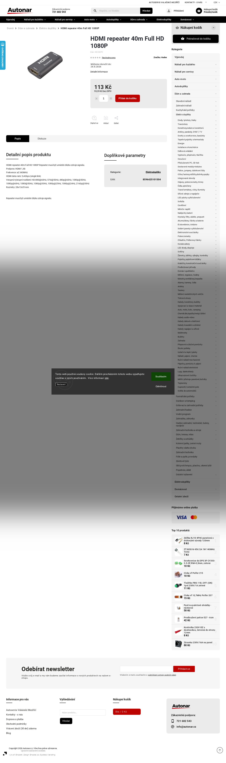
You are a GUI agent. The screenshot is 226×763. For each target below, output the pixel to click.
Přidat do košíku (128, 98)
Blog (8, 733)
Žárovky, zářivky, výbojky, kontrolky (193, 255)
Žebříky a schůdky (184, 439)
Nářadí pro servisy (184, 71)
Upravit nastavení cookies (33, 750)
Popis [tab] (18, 138)
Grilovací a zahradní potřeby (189, 405)
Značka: (160, 57)
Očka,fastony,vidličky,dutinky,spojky (193, 174)
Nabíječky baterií (185, 213)
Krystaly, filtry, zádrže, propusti (191, 217)
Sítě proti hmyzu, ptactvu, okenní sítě (193, 465)
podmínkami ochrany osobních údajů (162, 675)
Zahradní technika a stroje (188, 430)
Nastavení (61, 384)
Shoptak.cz (34, 755)
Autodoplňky (181, 86)
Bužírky (181, 337)
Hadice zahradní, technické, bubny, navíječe (192, 424)
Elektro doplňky (183, 114)
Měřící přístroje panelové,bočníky (192, 379)
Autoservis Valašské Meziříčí (164, 2)
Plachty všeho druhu (186, 448)
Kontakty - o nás (193, 2)
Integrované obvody (186, 178)
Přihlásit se (184, 669)
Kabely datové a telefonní (189, 321)
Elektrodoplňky (182, 481)
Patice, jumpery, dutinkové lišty (191, 170)
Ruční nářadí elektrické (188, 367)
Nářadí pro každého (185, 64)
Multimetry (182, 333)
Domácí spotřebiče (186, 271)
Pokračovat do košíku (199, 38)
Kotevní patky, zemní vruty (188, 443)
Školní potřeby (184, 348)
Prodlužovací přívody (187, 267)
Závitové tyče (182, 461)
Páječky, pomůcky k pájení (189, 364)
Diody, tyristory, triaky (187, 120)
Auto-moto (180, 79)
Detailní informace (99, 72)
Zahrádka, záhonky (185, 418)
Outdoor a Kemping (185, 401)
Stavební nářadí (183, 101)
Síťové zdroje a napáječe (188, 194)
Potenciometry (184, 236)
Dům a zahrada (182, 93)
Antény (181, 286)
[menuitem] (13, 19)
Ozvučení (182, 159)
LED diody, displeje (186, 248)
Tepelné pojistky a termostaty (191, 139)
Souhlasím (160, 376)
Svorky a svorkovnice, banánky (191, 136)
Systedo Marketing (47, 755)
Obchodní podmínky (16, 724)
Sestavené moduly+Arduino (190, 167)
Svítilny (181, 251)
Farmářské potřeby (185, 396)
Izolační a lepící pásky (187, 352)
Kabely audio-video (186, 317)
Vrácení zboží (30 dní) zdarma (21, 728)
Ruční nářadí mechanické (189, 360)
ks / (121, 711)
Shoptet (19, 755)
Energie (181, 143)
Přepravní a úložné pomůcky (190, 344)
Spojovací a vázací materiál (190, 306)
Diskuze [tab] (42, 138)
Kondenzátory (184, 244)
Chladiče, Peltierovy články (189, 240)
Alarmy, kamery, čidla (187, 282)
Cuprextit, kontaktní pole (188, 387)
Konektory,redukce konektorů (191, 128)
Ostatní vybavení (184, 474)
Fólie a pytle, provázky (186, 456)
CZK (216, 2)
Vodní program (183, 414)
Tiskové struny (184, 298)
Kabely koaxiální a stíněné (189, 325)
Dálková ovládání (185, 151)
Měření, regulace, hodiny (188, 275)
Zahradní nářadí (184, 105)
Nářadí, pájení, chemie (187, 356)
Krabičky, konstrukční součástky (192, 263)
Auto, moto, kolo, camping (189, 310)
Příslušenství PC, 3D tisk (188, 163)
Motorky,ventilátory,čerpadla (190, 279)
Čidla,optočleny (184, 186)
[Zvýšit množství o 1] (110, 98)
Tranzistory (183, 124)
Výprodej (179, 57)
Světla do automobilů (187, 391)
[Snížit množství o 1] (96, 98)
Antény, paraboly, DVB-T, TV (190, 132)
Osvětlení (182, 205)
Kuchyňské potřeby (185, 110)
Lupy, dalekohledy (185, 371)
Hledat (146, 10)
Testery (181, 290)
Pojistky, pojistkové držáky (189, 259)
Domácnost (181, 489)
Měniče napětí (184, 209)
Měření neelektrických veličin (190, 294)
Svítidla (181, 201)
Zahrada (181, 340)
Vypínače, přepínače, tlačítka (190, 155)
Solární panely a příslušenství (190, 228)
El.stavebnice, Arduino (187, 224)
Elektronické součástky (188, 232)
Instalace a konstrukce (188, 147)
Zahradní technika (185, 452)
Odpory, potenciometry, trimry (190, 182)
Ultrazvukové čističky (187, 375)
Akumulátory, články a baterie (191, 221)
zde (107, 378)
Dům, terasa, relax (184, 434)
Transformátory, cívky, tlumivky (191, 190)
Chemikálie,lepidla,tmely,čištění (191, 313)
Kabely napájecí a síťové (188, 329)
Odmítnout (161, 386)
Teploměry (182, 383)
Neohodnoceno (108, 58)
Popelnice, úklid (183, 470)
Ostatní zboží (181, 496)
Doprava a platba (14, 719)
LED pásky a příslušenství (189, 197)
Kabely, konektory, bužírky (189, 302)
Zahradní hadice (184, 410)
